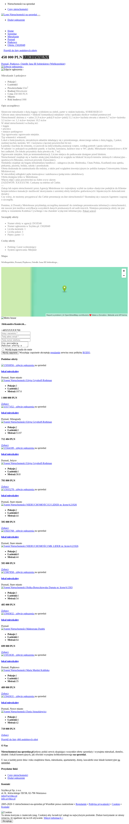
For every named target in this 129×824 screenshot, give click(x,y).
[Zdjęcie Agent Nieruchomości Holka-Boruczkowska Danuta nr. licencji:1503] (37, 587)
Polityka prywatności (99, 804)
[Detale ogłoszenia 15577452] (18, 406)
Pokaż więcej (89, 211)
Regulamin (81, 804)
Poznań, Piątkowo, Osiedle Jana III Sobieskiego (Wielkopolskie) (33, 63)
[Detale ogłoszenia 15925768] (18, 530)
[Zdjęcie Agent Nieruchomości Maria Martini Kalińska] (25, 670)
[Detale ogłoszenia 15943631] (18, 696)
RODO (86, 352)
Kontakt (5, 807)
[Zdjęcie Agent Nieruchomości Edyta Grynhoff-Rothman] (26, 380)
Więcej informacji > (53, 818)
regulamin (55, 352)
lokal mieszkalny (10, 371)
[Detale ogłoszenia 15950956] (18, 365)
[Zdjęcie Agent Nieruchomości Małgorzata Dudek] (23, 628)
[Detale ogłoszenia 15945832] (18, 613)
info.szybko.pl (8, 798)
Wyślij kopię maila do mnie (18, 349)
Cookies (116, 804)
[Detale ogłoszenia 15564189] (18, 448)
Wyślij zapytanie (10, 353)
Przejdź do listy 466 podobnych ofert (19, 739)
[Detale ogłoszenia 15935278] (18, 489)
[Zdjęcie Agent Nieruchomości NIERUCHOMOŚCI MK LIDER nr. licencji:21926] (39, 546)
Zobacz (5, 403)
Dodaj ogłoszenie (16, 778)
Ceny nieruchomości (18, 9)
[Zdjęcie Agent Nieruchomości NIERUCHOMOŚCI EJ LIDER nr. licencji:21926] (39, 504)
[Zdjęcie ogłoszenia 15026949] (12, 66)
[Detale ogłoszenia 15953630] (18, 655)
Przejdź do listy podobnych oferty (20, 50)
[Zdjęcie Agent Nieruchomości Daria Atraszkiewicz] (23, 711)
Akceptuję (7, 821)
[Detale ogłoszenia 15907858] (18, 572)
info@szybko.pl (9, 796)
